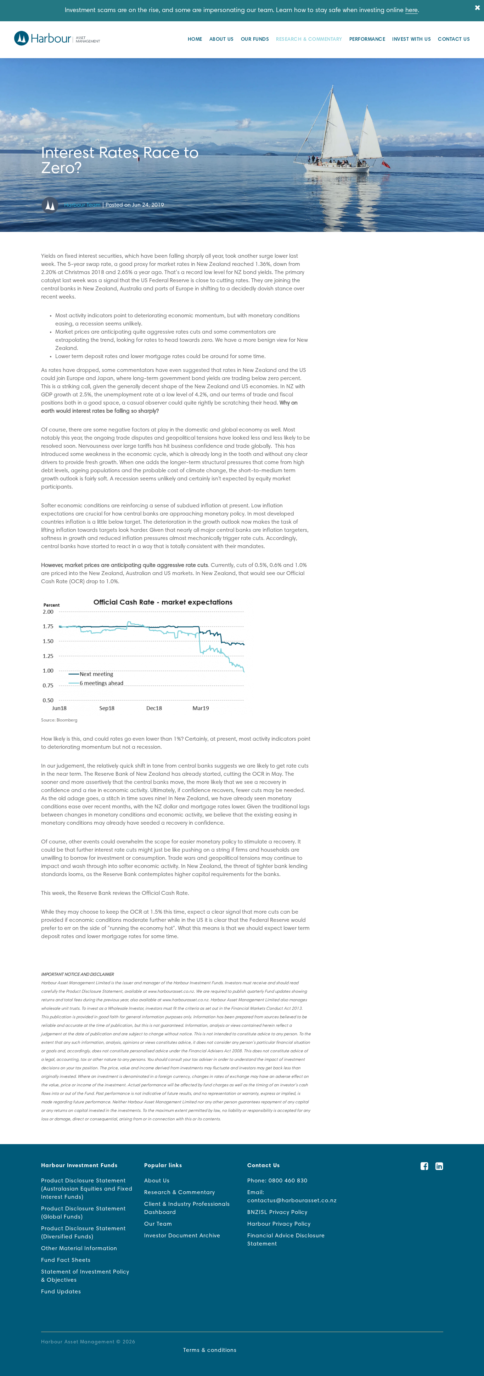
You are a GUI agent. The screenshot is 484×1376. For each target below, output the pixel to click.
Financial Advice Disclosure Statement (286, 1240)
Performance (367, 39)
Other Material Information (79, 1249)
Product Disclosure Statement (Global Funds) (83, 1213)
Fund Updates (61, 1292)
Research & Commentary (309, 39)
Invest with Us (411, 39)
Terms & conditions (210, 1350)
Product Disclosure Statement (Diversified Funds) (83, 1233)
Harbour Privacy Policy (279, 1224)
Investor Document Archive (182, 1236)
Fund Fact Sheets (66, 1260)
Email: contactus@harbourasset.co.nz (292, 1197)
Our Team (158, 1224)
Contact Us (454, 39)
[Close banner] (477, 8)
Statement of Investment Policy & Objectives (85, 1276)
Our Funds (255, 39)
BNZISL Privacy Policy (277, 1212)
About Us (221, 39)
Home (195, 39)
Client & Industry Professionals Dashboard (187, 1208)
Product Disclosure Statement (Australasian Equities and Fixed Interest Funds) (87, 1189)
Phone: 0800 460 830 (277, 1181)
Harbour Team (82, 205)
